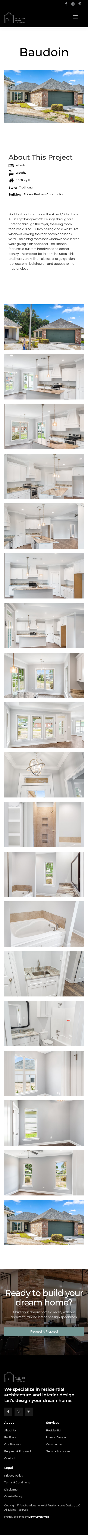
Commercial (54, 1444)
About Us (10, 1430)
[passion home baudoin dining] (44, 675)
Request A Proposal (44, 1331)
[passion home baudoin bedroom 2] (44, 1123)
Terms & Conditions (17, 1482)
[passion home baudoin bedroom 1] (44, 1073)
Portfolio (10, 1437)
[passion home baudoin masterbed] (44, 1173)
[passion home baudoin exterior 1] (44, 1222)
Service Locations (58, 1451)
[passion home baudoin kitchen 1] (44, 377)
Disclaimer (11, 1489)
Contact (9, 1458)
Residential (53, 1430)
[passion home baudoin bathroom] (44, 1023)
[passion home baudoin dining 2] (44, 426)
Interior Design (56, 1437)
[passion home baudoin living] (44, 725)
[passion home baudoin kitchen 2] (44, 625)
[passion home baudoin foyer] (44, 775)
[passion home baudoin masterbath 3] (44, 924)
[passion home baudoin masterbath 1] (44, 874)
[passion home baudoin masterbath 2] (44, 824)
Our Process (12, 1444)
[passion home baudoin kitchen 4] (44, 526)
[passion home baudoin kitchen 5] (44, 476)
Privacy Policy (13, 1475)
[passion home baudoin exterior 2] (44, 327)
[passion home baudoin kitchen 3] (44, 576)
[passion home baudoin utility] (44, 974)
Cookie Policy (13, 1496)
